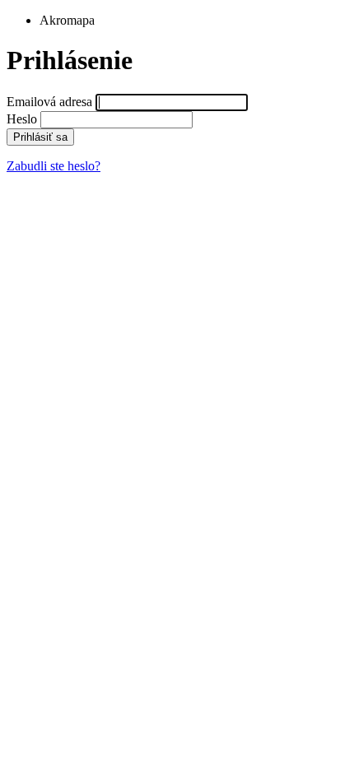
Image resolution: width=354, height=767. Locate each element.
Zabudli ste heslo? (53, 166)
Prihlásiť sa (40, 137)
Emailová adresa (49, 102)
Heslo (22, 119)
